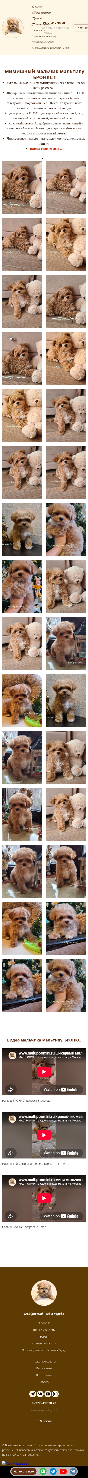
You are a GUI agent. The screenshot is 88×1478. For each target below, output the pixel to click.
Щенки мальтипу (41, 13)
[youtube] (63, 1471)
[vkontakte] (73, 1471)
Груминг (37, 19)
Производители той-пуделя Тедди (50, 48)
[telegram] (53, 1471)
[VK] (40, 1394)
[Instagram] (55, 1394)
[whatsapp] (43, 1471)
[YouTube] (47, 1394)
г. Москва (44, 1421)
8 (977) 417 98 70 (53, 23)
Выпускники (38, 30)
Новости (44, 1382)
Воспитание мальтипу (44, 36)
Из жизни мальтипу (43, 42)
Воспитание (44, 1375)
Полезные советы (41, 25)
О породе (37, 7)
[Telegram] (32, 1394)
